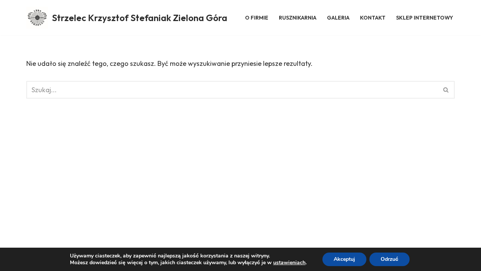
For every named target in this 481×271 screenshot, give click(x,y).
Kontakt (373, 17)
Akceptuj (344, 259)
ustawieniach (289, 262)
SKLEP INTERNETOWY (424, 17)
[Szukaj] (446, 90)
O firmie (256, 17)
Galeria (338, 17)
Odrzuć (389, 259)
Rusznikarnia (297, 17)
